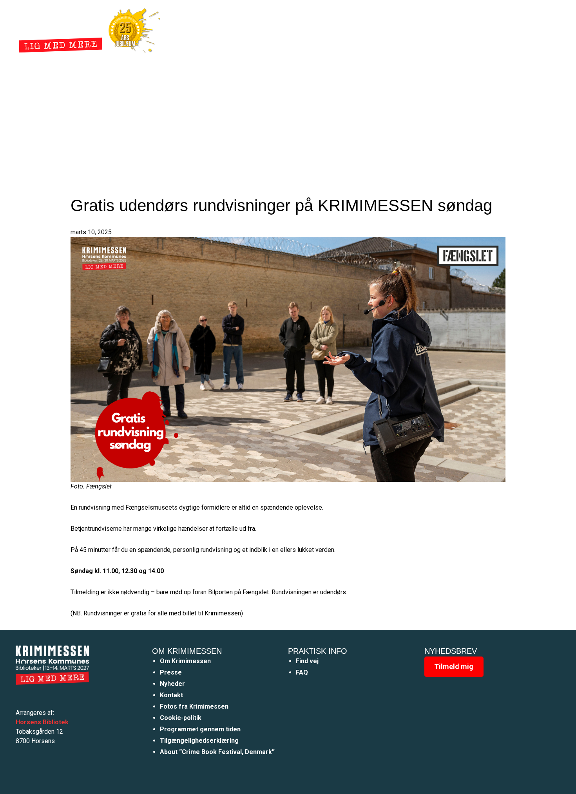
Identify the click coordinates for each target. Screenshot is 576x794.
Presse (171, 672)
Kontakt (171, 695)
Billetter (420, 29)
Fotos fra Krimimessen (194, 706)
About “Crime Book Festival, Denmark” (217, 752)
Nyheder (321, 29)
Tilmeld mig (453, 666)
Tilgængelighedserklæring (199, 740)
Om (352, 29)
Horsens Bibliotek (42, 722)
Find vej (307, 661)
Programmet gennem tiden (200, 729)
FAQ (302, 672)
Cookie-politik (180, 718)
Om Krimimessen (185, 661)
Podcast (383, 29)
